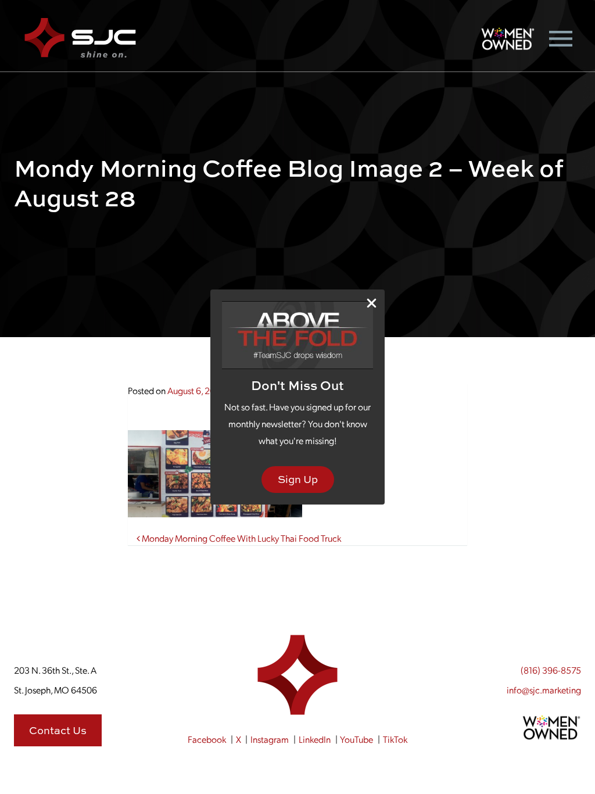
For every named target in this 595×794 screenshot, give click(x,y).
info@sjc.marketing (544, 690)
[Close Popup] (372, 303)
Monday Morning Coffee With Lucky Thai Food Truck (240, 538)
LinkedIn (315, 739)
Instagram (269, 739)
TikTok (395, 739)
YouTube (356, 739)
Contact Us (58, 730)
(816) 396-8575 (551, 670)
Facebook (207, 739)
